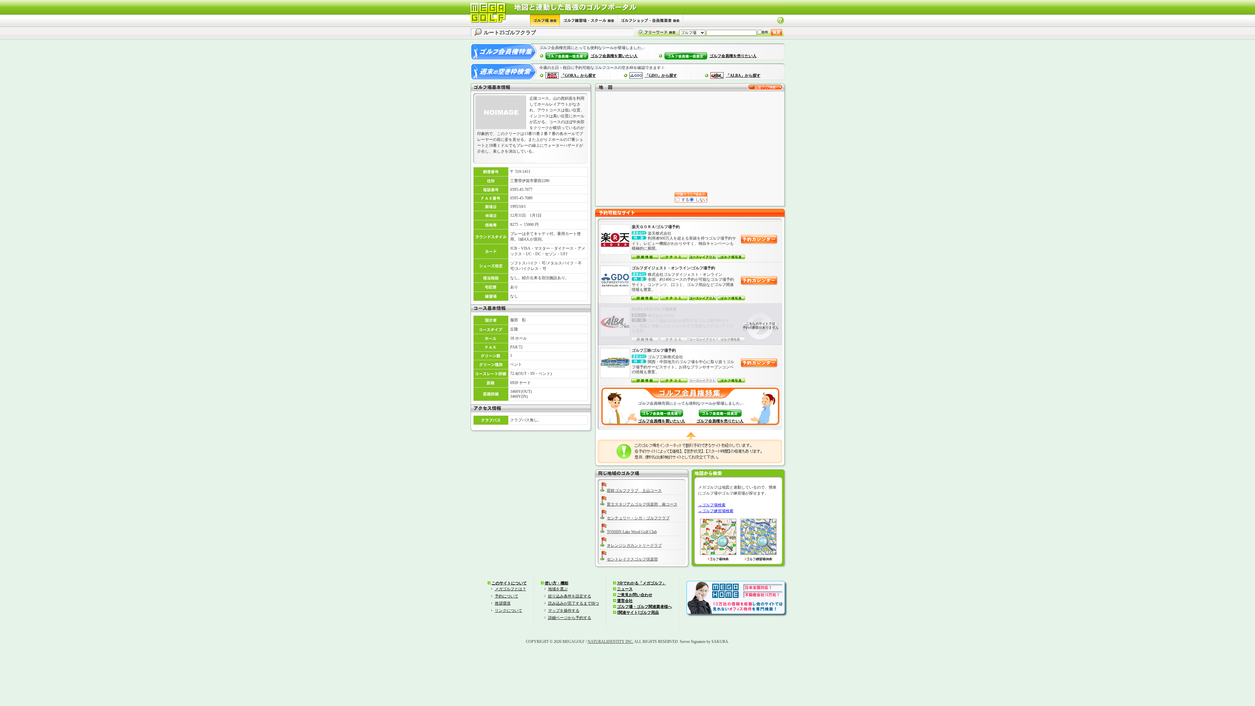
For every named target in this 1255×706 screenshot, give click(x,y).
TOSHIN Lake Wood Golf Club (632, 532)
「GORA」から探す (578, 75)
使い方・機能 (556, 583)
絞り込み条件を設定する (569, 596)
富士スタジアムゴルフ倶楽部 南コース (642, 504)
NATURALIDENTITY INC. (610, 641)
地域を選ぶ (558, 589)
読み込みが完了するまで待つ (573, 603)
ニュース (625, 589)
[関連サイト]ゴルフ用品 (638, 612)
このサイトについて (509, 583)
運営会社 (625, 600)
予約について (506, 596)
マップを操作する (563, 610)
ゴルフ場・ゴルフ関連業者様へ (644, 606)
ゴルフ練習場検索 (717, 511)
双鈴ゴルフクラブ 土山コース (634, 490)
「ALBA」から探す (743, 75)
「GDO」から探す (661, 75)
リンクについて (508, 610)
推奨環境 (502, 603)
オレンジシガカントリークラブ (634, 545)
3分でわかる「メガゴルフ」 (641, 583)
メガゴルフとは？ (510, 589)
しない (700, 199)
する (684, 199)
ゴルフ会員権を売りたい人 (733, 56)
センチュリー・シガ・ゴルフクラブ (638, 518)
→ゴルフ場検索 (712, 505)
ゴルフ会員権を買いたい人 (614, 56)
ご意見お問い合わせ (634, 595)
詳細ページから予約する (569, 617)
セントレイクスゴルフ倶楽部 (632, 559)
